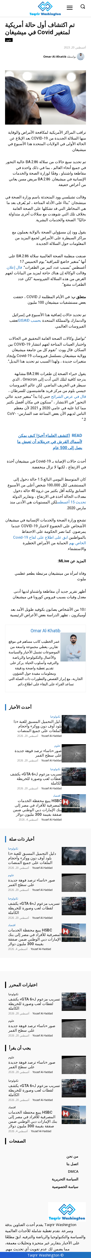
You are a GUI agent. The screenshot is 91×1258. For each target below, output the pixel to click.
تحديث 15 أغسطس (71, 502)
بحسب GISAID (29, 320)
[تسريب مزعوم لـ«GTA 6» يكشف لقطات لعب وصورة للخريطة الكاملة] (74, 777)
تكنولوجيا (55, 716)
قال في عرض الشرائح (68, 396)
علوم (8, 40)
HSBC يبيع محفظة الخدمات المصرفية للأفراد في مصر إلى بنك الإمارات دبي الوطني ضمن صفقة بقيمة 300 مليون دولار (37, 807)
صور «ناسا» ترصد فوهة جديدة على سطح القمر (38, 753)
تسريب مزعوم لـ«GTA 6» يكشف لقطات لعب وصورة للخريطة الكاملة (36, 779)
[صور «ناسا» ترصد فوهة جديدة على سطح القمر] (74, 753)
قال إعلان (14, 267)
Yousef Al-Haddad (51, 736)
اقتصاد (56, 795)
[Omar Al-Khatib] (81, 56)
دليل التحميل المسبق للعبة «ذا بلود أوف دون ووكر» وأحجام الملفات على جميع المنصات (38, 726)
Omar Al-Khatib (54, 56)
